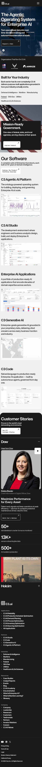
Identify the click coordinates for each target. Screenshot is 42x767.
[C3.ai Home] (5, 3)
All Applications (9, 628)
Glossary (6, 698)
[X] (10, 742)
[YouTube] (2, 742)
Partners (6, 720)
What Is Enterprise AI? (11, 693)
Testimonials (7, 717)
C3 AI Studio (7, 637)
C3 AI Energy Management (13, 133)
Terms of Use (5, 749)
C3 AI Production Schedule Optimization (18, 616)
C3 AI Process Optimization (13, 621)
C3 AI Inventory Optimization (14, 623)
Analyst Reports (9, 681)
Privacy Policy (5, 746)
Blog (5, 686)
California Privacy (6, 758)
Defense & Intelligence (9, 92)
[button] (21, 473)
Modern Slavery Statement (8, 755)
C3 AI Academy (9, 688)
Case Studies (8, 678)
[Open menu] (38, 3)
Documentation (9, 691)
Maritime (22, 92)
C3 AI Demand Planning (12, 618)
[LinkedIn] (6, 742)
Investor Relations (9, 722)
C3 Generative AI (9, 642)
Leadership (7, 710)
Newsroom (7, 712)
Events (5, 683)
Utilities (18, 97)
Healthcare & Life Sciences (11, 101)
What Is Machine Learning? (13, 696)
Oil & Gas (11, 97)
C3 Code (6, 640)
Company (7, 707)
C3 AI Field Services (11, 138)
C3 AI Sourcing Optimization (13, 626)
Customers (7, 715)
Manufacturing (32, 92)
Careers (6, 725)
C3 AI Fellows (8, 727)
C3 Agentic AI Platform (11, 645)
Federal (4, 97)
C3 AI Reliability (9, 136)
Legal (2, 752)
